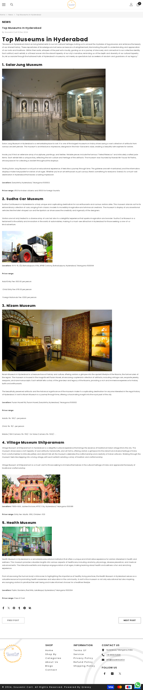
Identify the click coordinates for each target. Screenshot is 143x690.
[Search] (11, 4)
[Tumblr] (19, 608)
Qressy (86, 687)
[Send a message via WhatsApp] (138, 685)
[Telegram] (24, 608)
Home (2, 14)
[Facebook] (3, 608)
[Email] (30, 608)
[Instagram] (112, 673)
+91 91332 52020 (113, 655)
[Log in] (131, 4)
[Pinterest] (14, 608)
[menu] (3, 4)
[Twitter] (8, 608)
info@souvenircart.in (115, 659)
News (10, 14)
